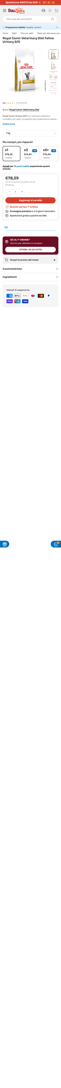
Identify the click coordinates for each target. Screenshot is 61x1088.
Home (5, 33)
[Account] (50, 10)
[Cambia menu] (5, 10)
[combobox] (30, 19)
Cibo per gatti (26, 33)
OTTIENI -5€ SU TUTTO (30, 249)
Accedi (6, 166)
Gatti (14, 33)
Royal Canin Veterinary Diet (24, 109)
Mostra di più (9, 124)
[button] (30, 27)
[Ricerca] (52, 19)
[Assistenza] (43, 10)
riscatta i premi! (23, 27)
